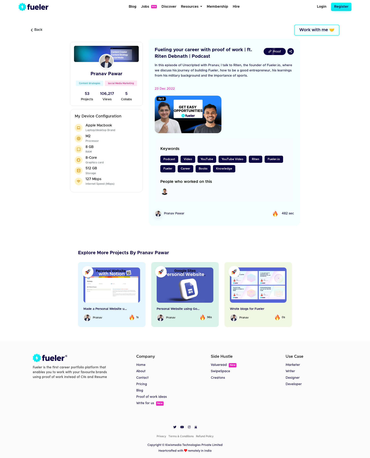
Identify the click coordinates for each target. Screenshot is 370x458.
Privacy (161, 436)
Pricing (141, 384)
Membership (217, 6)
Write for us (149, 403)
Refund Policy (205, 436)
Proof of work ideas (151, 397)
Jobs (148, 6)
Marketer (293, 365)
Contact (142, 377)
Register (341, 6)
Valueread (223, 365)
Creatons (218, 377)
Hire (236, 6)
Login (321, 6)
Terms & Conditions (181, 436)
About (140, 371)
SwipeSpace (220, 371)
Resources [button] (190, 6)
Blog (132, 6)
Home (140, 365)
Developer (294, 384)
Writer (290, 371)
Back (38, 30)
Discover (168, 6)
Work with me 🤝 (316, 30)
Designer (293, 377)
